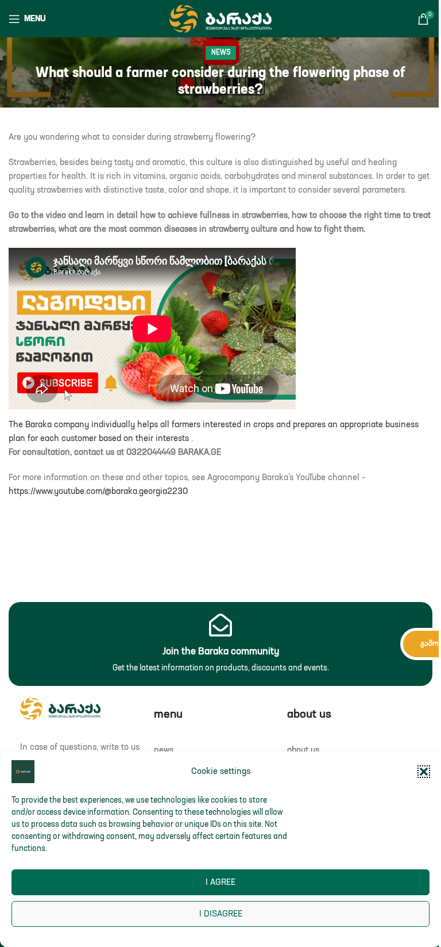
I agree (220, 882)
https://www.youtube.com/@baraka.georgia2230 (98, 491)
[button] (424, 771)
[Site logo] (220, 18)
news (220, 52)
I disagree (220, 914)
